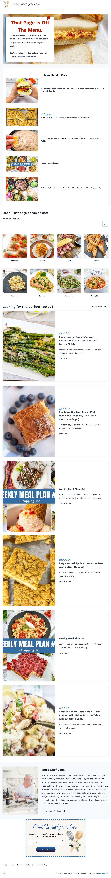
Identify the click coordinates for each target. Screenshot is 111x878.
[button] (42, 114)
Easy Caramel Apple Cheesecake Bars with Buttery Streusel (65, 117)
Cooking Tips (9, 865)
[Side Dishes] (69, 283)
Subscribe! (46, 849)
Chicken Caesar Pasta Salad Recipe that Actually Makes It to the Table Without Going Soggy (80, 715)
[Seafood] (42, 283)
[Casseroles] (15, 283)
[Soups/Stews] (95, 283)
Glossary (19, 865)
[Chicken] (95, 247)
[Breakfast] (42, 247)
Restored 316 (103, 873)
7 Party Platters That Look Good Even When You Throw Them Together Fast (71, 188)
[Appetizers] (15, 247)
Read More (64, 359)
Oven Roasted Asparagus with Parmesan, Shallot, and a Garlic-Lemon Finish (78, 341)
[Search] (105, 224)
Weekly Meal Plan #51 (72, 489)
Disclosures (29, 865)
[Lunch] (69, 247)
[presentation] (22, 90)
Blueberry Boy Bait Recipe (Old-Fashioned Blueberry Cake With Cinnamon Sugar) (77, 416)
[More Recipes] (82, 306)
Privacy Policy (41, 865)
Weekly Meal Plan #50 (50, 163)
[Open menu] (106, 4)
